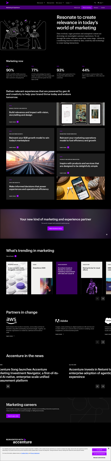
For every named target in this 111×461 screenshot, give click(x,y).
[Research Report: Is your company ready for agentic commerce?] (16, 278)
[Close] (108, 448)
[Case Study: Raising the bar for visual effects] (91, 278)
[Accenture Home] (11, 3)
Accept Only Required (99, 453)
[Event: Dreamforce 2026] (41, 278)
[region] (55, 453)
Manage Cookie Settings (99, 457)
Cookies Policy (24, 453)
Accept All (99, 449)
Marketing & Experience (13, 7)
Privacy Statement (35, 453)
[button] (55, 228)
